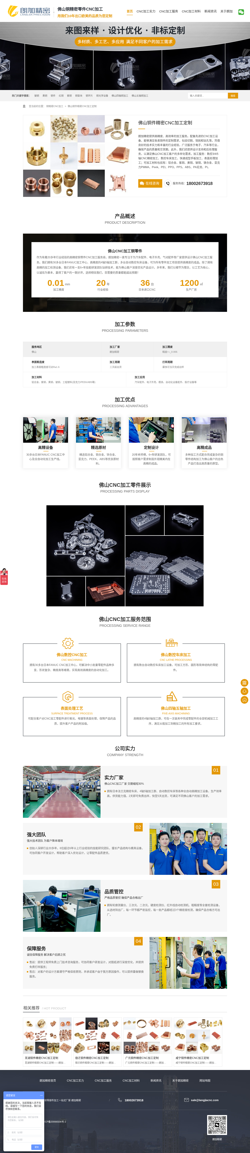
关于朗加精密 (180, 1080)
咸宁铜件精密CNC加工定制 (192, 1058)
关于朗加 (226, 11)
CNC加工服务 (168, 11)
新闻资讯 (210, 11)
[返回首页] (244, 700)
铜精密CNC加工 (54, 106)
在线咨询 (152, 183)
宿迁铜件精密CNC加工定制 (92, 1058)
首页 (130, 11)
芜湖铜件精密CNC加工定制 (41, 1058)
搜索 (233, 95)
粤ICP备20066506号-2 (54, 1121)
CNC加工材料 (191, 11)
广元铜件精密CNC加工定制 (142, 1058)
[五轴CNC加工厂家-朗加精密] (29, 11)
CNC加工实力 (146, 11)
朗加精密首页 (48, 1080)
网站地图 (204, 1080)
